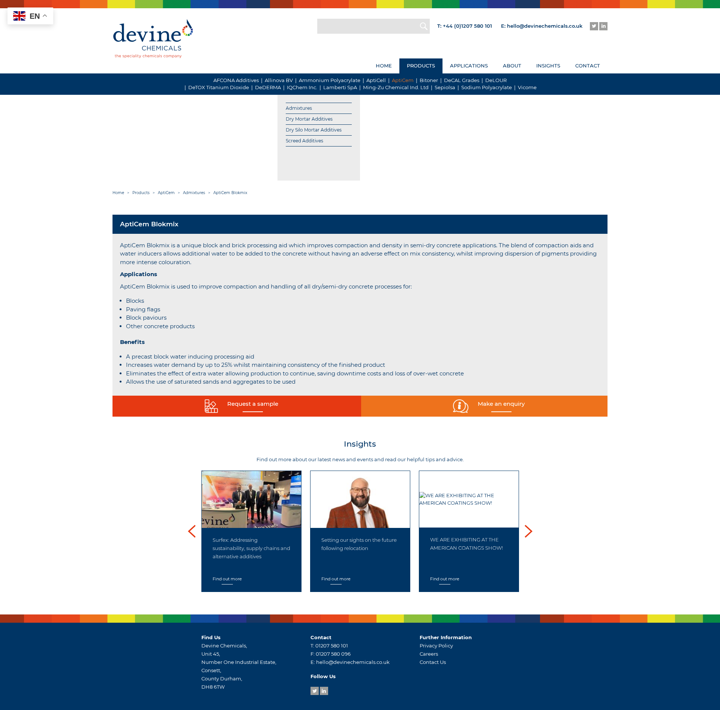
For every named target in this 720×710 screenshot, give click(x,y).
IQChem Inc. (302, 87)
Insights (548, 66)
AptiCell (376, 80)
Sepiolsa (445, 87)
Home (384, 66)
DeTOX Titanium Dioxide (218, 87)
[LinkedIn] (603, 26)
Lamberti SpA (340, 87)
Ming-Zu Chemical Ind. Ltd (396, 87)
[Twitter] (594, 26)
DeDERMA (268, 87)
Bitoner (429, 80)
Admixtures (299, 108)
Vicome (527, 87)
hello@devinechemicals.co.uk (544, 26)
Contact (587, 66)
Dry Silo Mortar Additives (314, 130)
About (512, 66)
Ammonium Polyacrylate (329, 80)
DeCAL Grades (461, 80)
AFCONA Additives (236, 80)
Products (421, 66)
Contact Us (433, 662)
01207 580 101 (331, 646)
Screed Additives (304, 140)
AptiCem (403, 80)
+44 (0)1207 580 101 (467, 26)
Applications (469, 66)
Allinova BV (279, 80)
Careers (429, 654)
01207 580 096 (333, 654)
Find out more (227, 578)
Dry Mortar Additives (309, 119)
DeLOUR (496, 80)
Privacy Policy (436, 646)
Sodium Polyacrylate (486, 87)
